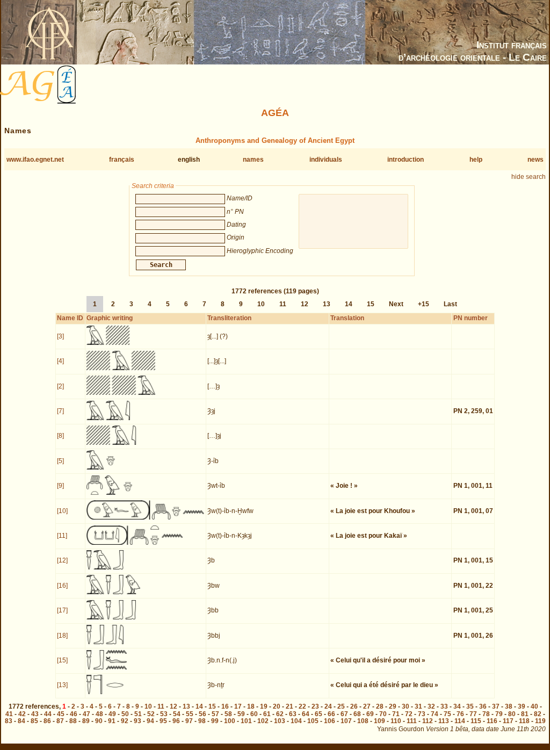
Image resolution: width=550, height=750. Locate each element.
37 (496, 706)
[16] (62, 585)
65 (318, 714)
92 (124, 721)
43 (35, 714)
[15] (62, 660)
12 (304, 304)
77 (473, 714)
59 (241, 714)
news (535, 159)
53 (164, 714)
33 (444, 706)
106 (329, 721)
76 (460, 714)
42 (22, 714)
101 (246, 721)
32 (431, 706)
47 (86, 714)
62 (280, 714)
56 (202, 714)
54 (176, 714)
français (121, 159)
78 (486, 714)
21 (289, 706)
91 (111, 721)
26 (354, 706)
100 (229, 721)
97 (189, 721)
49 (112, 714)
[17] (62, 610)
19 (263, 706)
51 (138, 714)
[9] (60, 485)
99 (215, 721)
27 (367, 706)
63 (292, 714)
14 (348, 304)
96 (176, 721)
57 (215, 714)
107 (346, 721)
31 (418, 706)
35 (470, 706)
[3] (60, 336)
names (253, 159)
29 (392, 706)
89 (86, 721)
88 (73, 721)
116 (492, 721)
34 (457, 706)
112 (427, 721)
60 (254, 714)
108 (362, 721)
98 (202, 721)
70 (383, 714)
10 (261, 304)
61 (267, 714)
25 (341, 706)
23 (315, 706)
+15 (423, 304)
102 (263, 721)
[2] (60, 386)
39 (521, 706)
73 (421, 714)
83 (8, 721)
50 (125, 714)
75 (447, 714)
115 (476, 721)
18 (251, 706)
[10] (62, 511)
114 (459, 721)
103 (279, 721)
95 (163, 721)
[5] (60, 461)
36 (483, 706)
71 (396, 714)
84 (21, 721)
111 (412, 721)
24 (328, 706)
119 (540, 721)
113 (443, 721)
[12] (62, 560)
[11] (62, 535)
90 (99, 721)
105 (313, 721)
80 (512, 714)
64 (305, 714)
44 (48, 714)
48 (99, 714)
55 (189, 714)
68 (357, 714)
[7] (60, 411)
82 (537, 714)
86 (47, 721)
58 (228, 714)
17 (238, 706)
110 (395, 721)
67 (344, 714)
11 (282, 304)
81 (525, 714)
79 (499, 714)
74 (434, 714)
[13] (62, 685)
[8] (60, 435)
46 (73, 714)
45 (60, 714)
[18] (62, 635)
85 (34, 721)
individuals (325, 159)
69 (370, 714)
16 (225, 706)
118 (524, 721)
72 (408, 714)
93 (137, 721)
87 (60, 721)
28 (379, 706)
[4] (60, 361)
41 (9, 714)
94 (150, 721)
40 (534, 706)
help (475, 159)
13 (326, 304)
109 (379, 721)
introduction (405, 159)
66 (331, 714)
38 (508, 706)
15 (370, 304)
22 (302, 706)
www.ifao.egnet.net (35, 159)
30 (405, 706)
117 (508, 721)
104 (296, 721)
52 (151, 714)
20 (276, 706)
